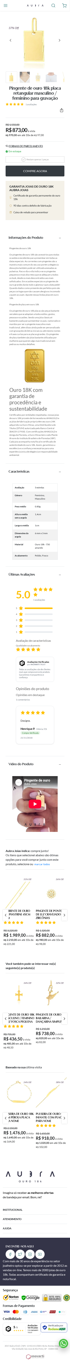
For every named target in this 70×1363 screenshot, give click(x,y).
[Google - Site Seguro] (30, 1297)
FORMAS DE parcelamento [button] (26, 146)
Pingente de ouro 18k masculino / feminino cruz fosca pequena (19, 1018)
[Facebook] (10, 1254)
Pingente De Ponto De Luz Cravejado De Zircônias (50, 914)
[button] (5, 5)
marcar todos (42, 864)
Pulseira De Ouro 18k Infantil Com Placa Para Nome (51, 1117)
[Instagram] (30, 1254)
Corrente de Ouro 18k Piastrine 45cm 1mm (17, 914)
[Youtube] (40, 1254)
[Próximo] (59, 40)
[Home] (35, 5)
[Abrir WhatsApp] (63, 1343)
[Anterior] (10, 40)
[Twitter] (20, 1254)
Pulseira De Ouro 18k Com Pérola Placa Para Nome (19, 1117)
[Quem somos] (30, 1176)
